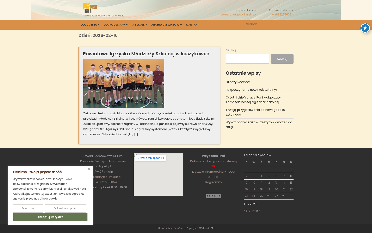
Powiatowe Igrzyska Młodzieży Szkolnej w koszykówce (146, 54)
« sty (247, 211)
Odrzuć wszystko (65, 208)
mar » (256, 211)
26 (268, 196)
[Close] (89, 169)
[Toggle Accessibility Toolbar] (365, 28)
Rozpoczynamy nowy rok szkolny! (251, 89)
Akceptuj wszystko (50, 217)
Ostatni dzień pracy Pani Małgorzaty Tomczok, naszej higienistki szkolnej (253, 99)
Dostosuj (28, 208)
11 (261, 183)
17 (254, 189)
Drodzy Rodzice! (238, 82)
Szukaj (231, 50)
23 (246, 196)
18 (261, 189)
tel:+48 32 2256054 (103, 182)
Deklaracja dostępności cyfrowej (213, 161)
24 (254, 196)
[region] (50, 195)
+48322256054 (283, 14)
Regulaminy (213, 182)
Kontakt (192, 25)
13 (276, 183)
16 (246, 189)
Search (291, 24)
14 (284, 183)
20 (276, 189)
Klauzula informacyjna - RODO (213, 172)
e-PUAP (213, 177)
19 (269, 189)
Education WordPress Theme (172, 228)
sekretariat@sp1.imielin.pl (238, 14)
